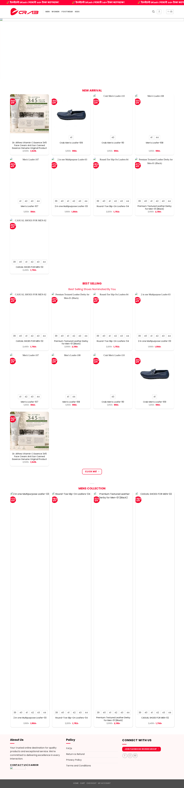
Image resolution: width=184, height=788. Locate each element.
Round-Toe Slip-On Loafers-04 (113, 206)
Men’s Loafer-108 (154, 142)
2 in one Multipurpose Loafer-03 (71, 206)
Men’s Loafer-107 (29, 206)
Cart (82, 783)
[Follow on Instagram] (130, 755)
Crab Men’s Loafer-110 (113, 142)
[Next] (176, 49)
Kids (77, 11)
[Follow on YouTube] (135, 755)
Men (47, 11)
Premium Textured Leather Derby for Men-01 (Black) (154, 207)
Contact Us (18, 765)
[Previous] (7, 49)
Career (34, 765)
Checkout (92, 783)
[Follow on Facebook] (124, 755)
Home (75, 783)
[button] (153, 11)
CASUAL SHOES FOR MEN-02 (29, 267)
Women (55, 11)
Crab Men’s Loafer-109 (71, 142)
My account (104, 783)
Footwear (67, 11)
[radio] (71, 137)
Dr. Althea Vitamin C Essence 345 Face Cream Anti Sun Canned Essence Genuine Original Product (29, 145)
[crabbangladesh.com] (24, 11)
